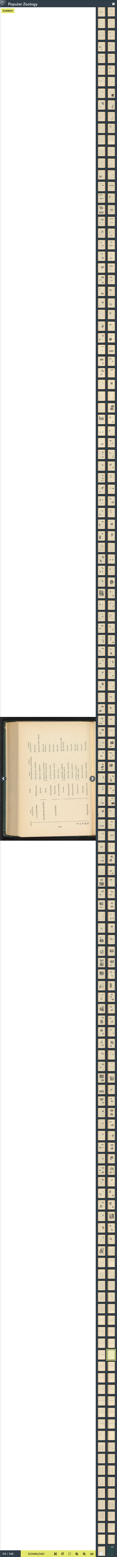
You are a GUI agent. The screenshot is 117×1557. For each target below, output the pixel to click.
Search (9, 10)
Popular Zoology (23, 4)
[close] (113, 4)
